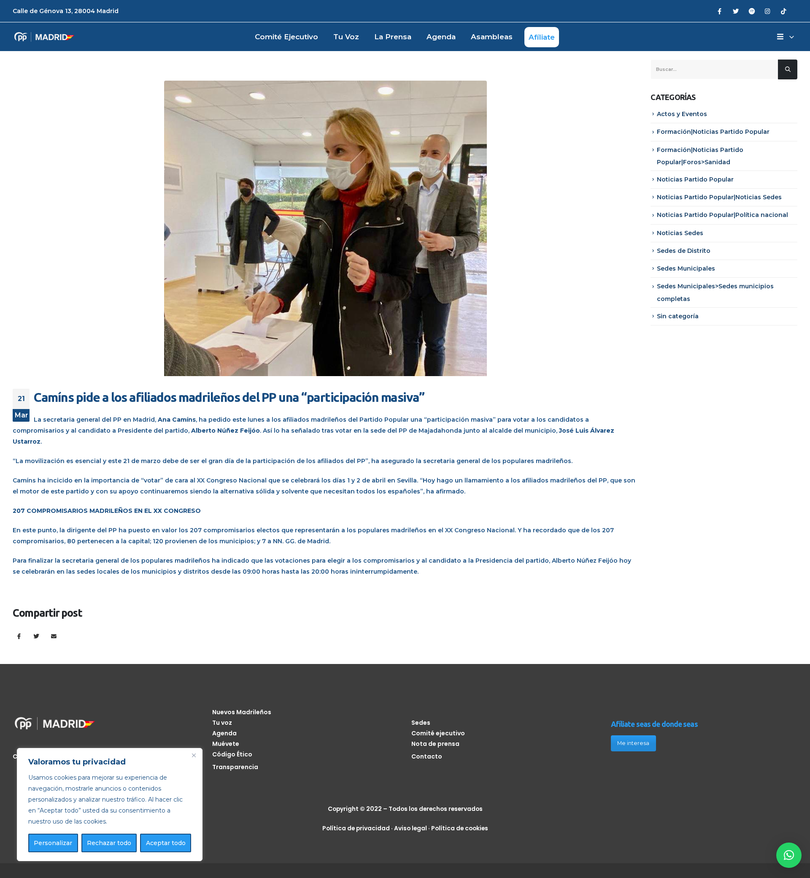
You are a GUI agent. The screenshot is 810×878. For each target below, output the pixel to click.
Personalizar (53, 843)
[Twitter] (735, 11)
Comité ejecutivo (286, 37)
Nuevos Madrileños (241, 712)
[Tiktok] (784, 11)
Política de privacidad (356, 828)
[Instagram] (768, 11)
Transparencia (235, 767)
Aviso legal (410, 828)
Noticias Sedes (680, 233)
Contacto (426, 756)
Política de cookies (459, 828)
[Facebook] (719, 11)
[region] (109, 804)
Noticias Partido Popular (695, 179)
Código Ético (232, 754)
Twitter (36, 636)
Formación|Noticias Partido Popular (713, 131)
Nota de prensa (435, 744)
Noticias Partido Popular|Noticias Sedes (719, 197)
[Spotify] (752, 11)
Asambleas (492, 37)
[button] (789, 855)
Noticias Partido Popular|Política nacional (722, 215)
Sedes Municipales (686, 268)
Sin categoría (678, 316)
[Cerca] (194, 755)
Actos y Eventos (682, 114)
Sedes (420, 722)
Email (54, 636)
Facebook (19, 636)
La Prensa (392, 37)
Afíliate (542, 37)
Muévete (225, 744)
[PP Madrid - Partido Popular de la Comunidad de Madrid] (44, 37)
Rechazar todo (109, 843)
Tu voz (346, 37)
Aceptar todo (166, 843)
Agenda (441, 37)
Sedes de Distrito (683, 251)
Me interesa (633, 743)
